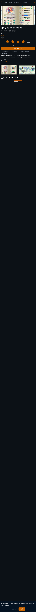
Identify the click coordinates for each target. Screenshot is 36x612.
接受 (22, 609)
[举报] (32, 45)
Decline (14, 609)
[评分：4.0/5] (18, 41)
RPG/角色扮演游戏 (24, 51)
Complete (14, 51)
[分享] (13, 45)
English (5, 61)
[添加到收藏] (22, 45)
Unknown (4, 53)
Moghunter (5, 33)
